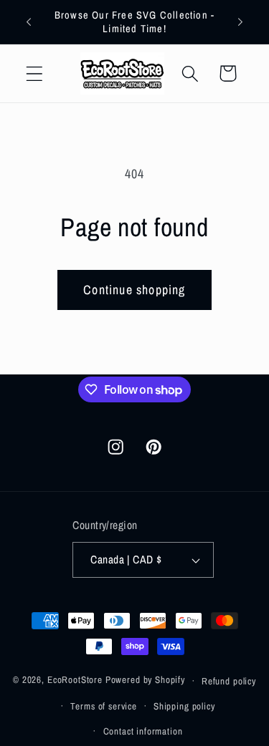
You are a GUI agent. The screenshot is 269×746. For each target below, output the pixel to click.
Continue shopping (134, 290)
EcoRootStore (75, 680)
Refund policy (229, 680)
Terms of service (103, 705)
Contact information (143, 731)
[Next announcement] (240, 22)
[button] (35, 73)
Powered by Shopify (145, 680)
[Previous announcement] (28, 22)
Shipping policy (184, 705)
